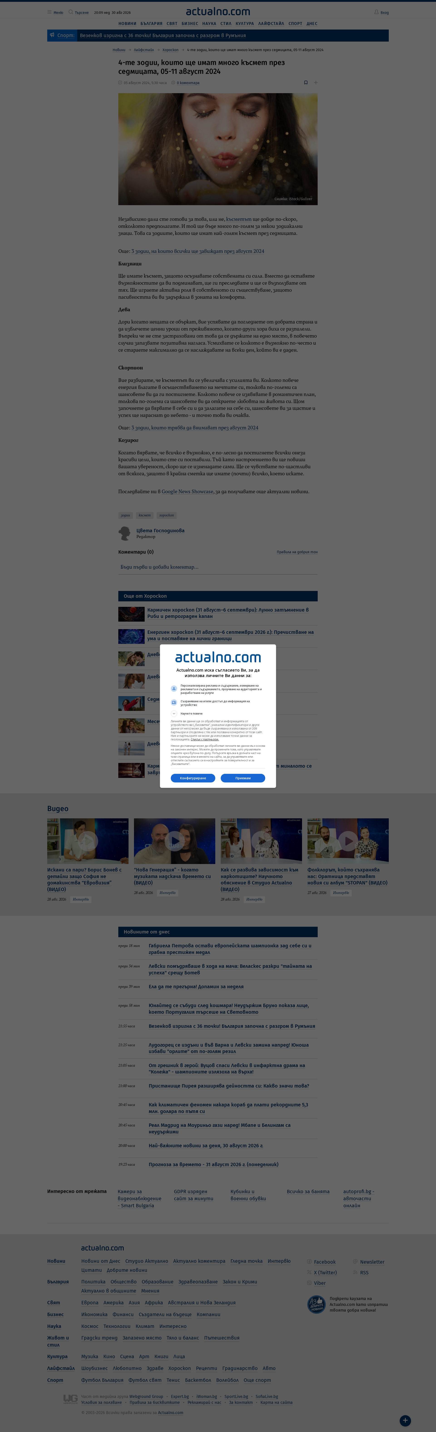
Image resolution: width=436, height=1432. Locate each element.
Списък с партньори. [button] (205, 739)
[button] (218, 713)
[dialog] (218, 716)
